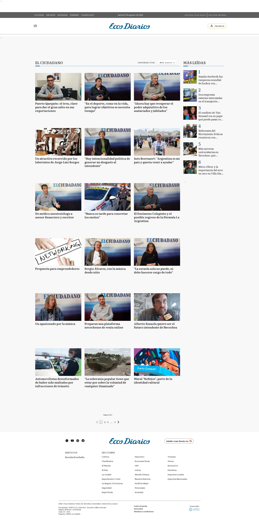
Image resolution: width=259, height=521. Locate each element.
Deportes (50, 15)
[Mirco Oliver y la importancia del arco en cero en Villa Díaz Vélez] (190, 167)
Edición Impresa (217, 15)
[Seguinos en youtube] (72, 441)
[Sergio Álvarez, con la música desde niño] (108, 252)
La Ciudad (39, 15)
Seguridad (62, 15)
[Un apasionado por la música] (58, 307)
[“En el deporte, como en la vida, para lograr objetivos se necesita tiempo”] (108, 87)
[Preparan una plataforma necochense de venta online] (108, 307)
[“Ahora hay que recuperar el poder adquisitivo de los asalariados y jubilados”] (157, 87)
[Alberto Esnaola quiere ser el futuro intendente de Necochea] (157, 307)
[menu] (35, 26)
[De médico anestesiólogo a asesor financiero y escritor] (58, 197)
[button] (97, 422)
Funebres (74, 15)
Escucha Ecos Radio (195, 15)
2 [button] (104, 422)
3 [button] (108, 422)
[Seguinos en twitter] (66, 441)
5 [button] (115, 422)
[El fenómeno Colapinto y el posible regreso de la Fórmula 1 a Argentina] (157, 197)
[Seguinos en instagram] (77, 441)
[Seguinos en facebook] (83, 441)
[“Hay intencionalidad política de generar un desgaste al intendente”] (108, 142)
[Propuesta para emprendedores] (58, 252)
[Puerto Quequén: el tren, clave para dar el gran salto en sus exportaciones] (58, 87)
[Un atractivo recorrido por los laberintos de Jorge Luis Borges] (58, 142)
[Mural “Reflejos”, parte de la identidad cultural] (157, 362)
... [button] (111, 422)
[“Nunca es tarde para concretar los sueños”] (108, 197)
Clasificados (87, 15)
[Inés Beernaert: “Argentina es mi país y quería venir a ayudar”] (157, 142)
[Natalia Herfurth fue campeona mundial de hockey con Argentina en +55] (190, 77)
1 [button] (100, 422)
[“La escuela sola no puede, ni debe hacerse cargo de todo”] (157, 252)
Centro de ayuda (140, 506)
